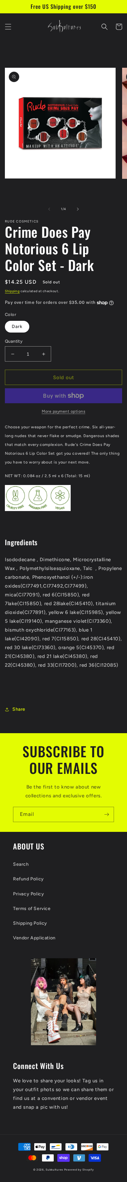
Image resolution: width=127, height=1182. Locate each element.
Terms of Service (32, 908)
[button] (8, 27)
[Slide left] (49, 209)
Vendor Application (34, 938)
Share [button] (18, 709)
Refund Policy (28, 879)
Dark (17, 326)
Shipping (12, 291)
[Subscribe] (106, 814)
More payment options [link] (63, 411)
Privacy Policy (28, 894)
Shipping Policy (30, 923)
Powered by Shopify (79, 1169)
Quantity (13, 341)
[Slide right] (78, 209)
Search (21, 864)
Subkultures (54, 1169)
